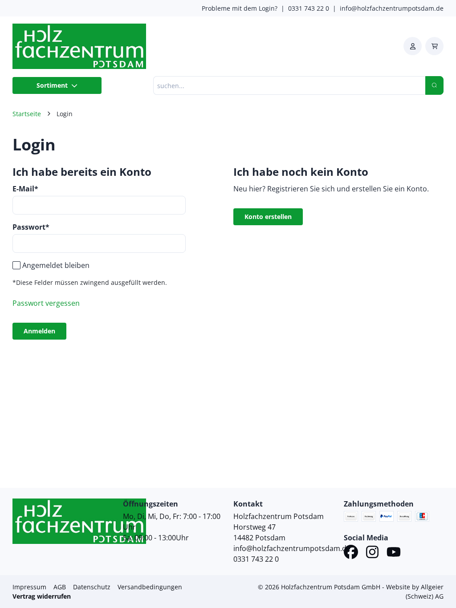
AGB (59, 587)
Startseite (26, 113)
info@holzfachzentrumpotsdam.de (392, 8)
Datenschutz (91, 587)
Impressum (29, 587)
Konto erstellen (268, 216)
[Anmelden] (412, 46)
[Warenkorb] (434, 46)
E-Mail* (25, 189)
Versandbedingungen (150, 587)
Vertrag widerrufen (41, 596)
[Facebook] (351, 553)
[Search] (434, 85)
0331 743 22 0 (308, 8)
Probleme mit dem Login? (239, 8)
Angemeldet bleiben (56, 265)
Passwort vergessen (46, 303)
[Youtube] (394, 553)
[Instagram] (372, 553)
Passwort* (30, 227)
